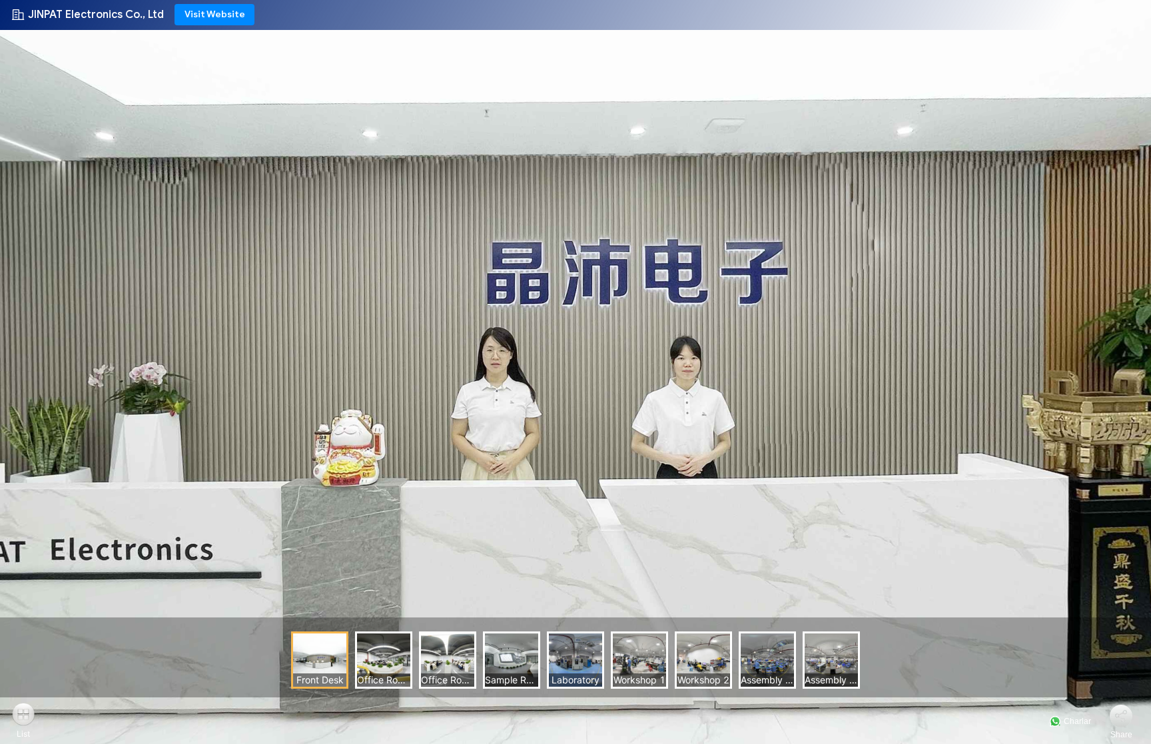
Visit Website (215, 14)
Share (1121, 734)
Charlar (1076, 721)
